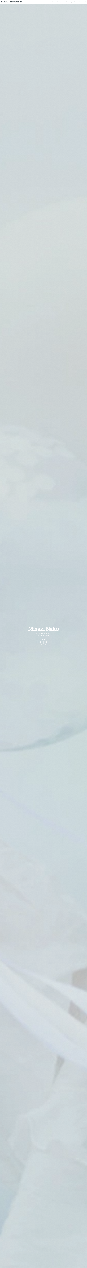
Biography (69, 2)
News (53, 2)
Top (49, 2)
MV (85, 2)
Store (80, 2)
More (43, 642)
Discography (60, 2)
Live (75, 2)
